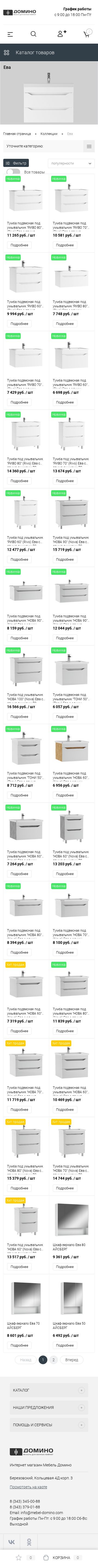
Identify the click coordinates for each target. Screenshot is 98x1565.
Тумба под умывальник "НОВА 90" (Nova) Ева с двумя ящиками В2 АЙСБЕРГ (71, 541)
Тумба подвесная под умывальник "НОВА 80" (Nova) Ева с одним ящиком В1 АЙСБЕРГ (24, 933)
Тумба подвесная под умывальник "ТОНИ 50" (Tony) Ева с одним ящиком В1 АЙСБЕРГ (70, 698)
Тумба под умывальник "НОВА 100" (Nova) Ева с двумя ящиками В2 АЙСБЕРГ (25, 698)
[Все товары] (13, 172)
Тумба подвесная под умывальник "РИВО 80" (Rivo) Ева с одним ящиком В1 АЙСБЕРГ (70, 305)
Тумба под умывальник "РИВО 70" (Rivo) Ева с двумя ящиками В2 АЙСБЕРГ (71, 462)
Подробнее (19, 245)
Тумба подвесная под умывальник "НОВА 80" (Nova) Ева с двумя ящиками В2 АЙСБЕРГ (70, 1012)
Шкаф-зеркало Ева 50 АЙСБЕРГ (69, 1326)
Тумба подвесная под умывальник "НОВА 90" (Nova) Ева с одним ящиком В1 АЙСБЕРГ (24, 619)
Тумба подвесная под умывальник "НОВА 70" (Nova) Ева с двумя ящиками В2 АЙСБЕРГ (24, 1091)
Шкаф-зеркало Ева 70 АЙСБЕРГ (23, 1326)
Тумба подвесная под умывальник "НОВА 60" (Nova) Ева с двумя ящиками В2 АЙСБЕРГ (70, 1091)
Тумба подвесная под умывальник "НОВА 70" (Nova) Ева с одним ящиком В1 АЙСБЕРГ (70, 933)
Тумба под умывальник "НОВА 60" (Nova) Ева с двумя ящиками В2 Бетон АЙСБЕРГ (71, 855)
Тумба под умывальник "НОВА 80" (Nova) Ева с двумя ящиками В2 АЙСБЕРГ (25, 1169)
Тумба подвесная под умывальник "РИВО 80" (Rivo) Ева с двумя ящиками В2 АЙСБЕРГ (24, 226)
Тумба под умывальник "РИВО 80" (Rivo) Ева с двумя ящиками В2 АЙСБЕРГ (25, 462)
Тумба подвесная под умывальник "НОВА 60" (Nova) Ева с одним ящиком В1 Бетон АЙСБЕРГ (24, 855)
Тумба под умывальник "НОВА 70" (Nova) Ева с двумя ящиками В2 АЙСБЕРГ (71, 1169)
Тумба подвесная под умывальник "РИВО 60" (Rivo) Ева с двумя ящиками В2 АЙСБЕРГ (24, 305)
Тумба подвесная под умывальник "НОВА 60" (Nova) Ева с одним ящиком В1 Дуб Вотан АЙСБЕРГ (70, 776)
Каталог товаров (34, 52)
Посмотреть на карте (28, 1487)
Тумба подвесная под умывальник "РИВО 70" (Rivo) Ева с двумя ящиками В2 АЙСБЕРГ (70, 226)
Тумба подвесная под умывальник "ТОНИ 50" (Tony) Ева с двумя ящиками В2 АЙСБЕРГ (24, 776)
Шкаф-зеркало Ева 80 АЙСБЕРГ (69, 1247)
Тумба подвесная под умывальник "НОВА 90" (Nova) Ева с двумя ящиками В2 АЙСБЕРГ (70, 619)
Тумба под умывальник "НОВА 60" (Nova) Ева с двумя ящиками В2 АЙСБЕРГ (25, 1248)
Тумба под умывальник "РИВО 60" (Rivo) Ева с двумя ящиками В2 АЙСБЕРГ (25, 541)
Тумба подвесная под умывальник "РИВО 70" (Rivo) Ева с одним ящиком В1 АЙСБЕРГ (24, 383)
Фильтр (19, 163)
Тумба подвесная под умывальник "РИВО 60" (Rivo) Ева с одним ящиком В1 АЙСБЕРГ (70, 383)
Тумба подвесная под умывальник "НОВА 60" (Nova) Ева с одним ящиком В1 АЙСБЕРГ (24, 1012)
